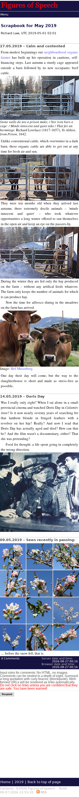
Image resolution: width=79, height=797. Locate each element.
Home (5, 782)
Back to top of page (44, 782)
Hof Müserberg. (22, 368)
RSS (43, 792)
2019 (19, 782)
